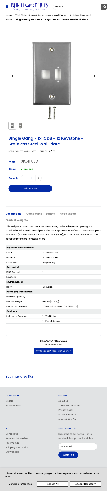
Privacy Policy (65, 410)
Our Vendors (12, 451)
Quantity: (13, 178)
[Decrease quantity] (24, 178)
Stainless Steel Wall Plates (22, 151)
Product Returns (67, 414)
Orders (9, 401)
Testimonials (12, 443)
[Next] (94, 76)
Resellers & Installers (17, 438)
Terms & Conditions (69, 405)
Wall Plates (60, 15)
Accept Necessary (85, 484)
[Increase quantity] (39, 178)
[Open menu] (7, 6)
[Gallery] (53, 80)
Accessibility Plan (67, 419)
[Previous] (12, 76)
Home (9, 15)
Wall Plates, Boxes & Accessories (33, 15)
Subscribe (68, 454)
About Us (63, 401)
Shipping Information (17, 447)
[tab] (13, 214)
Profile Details (13, 405)
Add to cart (30, 188)
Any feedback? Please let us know (53, 351)
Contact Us (12, 433)
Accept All (53, 484)
